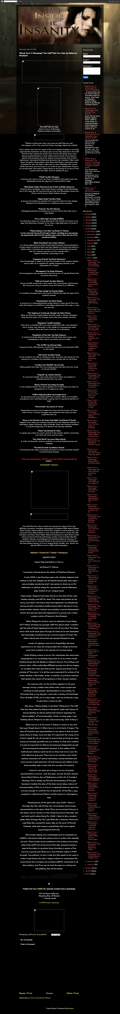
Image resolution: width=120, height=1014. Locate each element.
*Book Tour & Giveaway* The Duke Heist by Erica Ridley (93, 740)
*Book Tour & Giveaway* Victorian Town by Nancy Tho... (93, 710)
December (91, 231)
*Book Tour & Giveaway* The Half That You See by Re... (93, 376)
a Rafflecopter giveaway (49, 902)
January (90, 864)
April (89, 255)
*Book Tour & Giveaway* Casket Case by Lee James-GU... (93, 721)
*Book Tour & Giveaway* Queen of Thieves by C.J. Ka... (92, 366)
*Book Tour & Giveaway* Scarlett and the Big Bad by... (92, 272)
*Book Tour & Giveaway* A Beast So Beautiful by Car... (93, 569)
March (90, 258)
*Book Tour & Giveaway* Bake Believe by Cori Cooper (92, 786)
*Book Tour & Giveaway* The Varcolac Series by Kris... (93, 356)
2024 (88, 220)
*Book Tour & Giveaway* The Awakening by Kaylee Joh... (93, 855)
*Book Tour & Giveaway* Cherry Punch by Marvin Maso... (93, 749)
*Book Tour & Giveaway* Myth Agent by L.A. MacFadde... (92, 835)
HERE (48, 461)
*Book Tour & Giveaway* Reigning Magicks (92, 189)
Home (49, 993)
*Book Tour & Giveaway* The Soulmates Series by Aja (93, 598)
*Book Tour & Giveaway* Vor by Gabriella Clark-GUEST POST (92, 135)
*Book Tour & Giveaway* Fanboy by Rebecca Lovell (92, 403)
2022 (88, 226)
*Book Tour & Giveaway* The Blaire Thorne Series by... (93, 607)
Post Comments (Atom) (41, 998)
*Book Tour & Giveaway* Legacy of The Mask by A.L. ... (93, 816)
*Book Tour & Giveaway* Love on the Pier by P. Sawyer (92, 393)
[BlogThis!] (54, 935)
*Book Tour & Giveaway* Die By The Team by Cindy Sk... (93, 327)
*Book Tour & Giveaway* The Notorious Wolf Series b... (93, 301)
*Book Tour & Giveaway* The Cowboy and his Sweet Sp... (93, 701)
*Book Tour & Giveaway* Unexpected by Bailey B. (92, 291)
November (91, 234)
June (89, 249)
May (89, 252)
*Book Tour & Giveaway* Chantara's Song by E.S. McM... (93, 549)
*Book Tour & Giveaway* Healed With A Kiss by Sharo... (93, 807)
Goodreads (44, 465)
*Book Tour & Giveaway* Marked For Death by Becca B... (92, 692)
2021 (88, 229)
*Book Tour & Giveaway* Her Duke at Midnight (92, 88)
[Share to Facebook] (57, 935)
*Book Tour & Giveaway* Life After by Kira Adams (93, 480)
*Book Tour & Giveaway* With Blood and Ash (92, 489)
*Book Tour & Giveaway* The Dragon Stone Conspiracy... (93, 625)
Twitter (54, 553)
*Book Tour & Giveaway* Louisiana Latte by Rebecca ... (92, 825)
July (89, 246)
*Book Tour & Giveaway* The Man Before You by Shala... (93, 263)
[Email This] (52, 935)
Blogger (70, 1008)
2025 (88, 217)
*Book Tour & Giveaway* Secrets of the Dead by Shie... (93, 452)
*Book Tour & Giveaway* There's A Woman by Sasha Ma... (92, 768)
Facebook (44, 553)
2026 (88, 214)
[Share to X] (56, 935)
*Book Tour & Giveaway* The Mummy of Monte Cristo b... (93, 538)
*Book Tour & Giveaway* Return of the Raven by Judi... (93, 682)
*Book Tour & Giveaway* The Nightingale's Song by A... (93, 662)
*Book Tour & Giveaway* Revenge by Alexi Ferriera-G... (93, 643)
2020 (88, 868)
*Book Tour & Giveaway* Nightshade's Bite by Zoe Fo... (93, 498)
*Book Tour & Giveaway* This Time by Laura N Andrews (92, 528)
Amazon (54, 465)
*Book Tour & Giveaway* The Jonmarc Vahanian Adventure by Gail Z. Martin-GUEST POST (92, 162)
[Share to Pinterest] (59, 935)
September (92, 240)
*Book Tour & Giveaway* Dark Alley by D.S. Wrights (93, 777)
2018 (88, 874)
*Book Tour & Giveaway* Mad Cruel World (92, 318)
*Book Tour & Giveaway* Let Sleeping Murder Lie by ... (93, 442)
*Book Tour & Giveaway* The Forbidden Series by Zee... (93, 616)
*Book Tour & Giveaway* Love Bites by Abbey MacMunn (93, 413)
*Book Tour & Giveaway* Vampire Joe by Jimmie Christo (92, 589)
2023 (88, 223)
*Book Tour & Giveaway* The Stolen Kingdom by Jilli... (93, 336)
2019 (88, 871)
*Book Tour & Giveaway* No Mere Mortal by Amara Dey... (93, 471)
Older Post (73, 993)
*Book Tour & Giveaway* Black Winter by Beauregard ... (93, 461)
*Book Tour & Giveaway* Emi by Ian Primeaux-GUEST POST (93, 672)
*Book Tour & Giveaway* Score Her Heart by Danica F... (92, 796)
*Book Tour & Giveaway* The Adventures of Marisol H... (93, 634)
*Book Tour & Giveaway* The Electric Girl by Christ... (93, 759)
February (91, 861)
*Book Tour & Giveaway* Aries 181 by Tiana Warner (91, 111)
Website (34, 553)
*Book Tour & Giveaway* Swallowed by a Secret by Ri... (93, 508)
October (90, 237)
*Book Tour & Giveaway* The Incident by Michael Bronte (93, 518)
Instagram (63, 553)
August (90, 243)
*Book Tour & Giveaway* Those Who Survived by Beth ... (92, 282)
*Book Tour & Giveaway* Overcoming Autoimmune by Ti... (93, 731)
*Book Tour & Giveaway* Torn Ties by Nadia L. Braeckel (92, 424)
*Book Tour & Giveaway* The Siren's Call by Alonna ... (93, 310)
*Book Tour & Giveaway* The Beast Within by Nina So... (93, 433)
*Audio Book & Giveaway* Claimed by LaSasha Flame (93, 346)
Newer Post (25, 993)
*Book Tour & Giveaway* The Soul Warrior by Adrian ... (93, 384)
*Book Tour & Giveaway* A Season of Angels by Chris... (93, 579)
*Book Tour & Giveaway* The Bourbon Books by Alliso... (93, 845)
